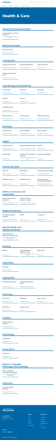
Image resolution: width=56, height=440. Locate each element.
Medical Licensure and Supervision (8, 202)
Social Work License (6, 356)
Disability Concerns (6, 184)
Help (42, 1)
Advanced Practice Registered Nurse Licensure (27, 254)
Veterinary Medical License (7, 391)
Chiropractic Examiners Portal (8, 77)
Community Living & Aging (42, 173)
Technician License (23, 301)
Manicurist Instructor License (42, 118)
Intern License (40, 301)
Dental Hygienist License (24, 133)
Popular (10, 5)
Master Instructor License (7, 118)
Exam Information (40, 67)
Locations (23, 5)
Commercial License (41, 219)
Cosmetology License (6, 92)
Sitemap (42, 419)
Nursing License (5, 254)
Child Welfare (22, 173)
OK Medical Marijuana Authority (8, 219)
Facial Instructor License (24, 118)
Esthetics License (5, 101)
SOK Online (17, 5)
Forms (42, 425)
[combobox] (49, 2)
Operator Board (44, 423)
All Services (4, 5)
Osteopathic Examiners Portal (25, 286)
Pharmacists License (6, 301)
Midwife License (40, 148)
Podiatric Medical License (7, 326)
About (28, 5)
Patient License (23, 219)
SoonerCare (39, 158)
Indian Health (5, 158)
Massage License (23, 101)
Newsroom (43, 421)
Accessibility (43, 427)
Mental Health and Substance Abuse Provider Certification (10, 238)
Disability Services (23, 184)
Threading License (5, 110)
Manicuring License (41, 92)
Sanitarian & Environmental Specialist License (27, 158)
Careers (38, 1)
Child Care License (5, 173)
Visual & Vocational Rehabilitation (43, 184)
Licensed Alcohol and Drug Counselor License (10, 37)
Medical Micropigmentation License (26, 148)
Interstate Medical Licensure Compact (27, 202)
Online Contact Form (32, 1)
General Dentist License (6, 133)
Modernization (31, 425)
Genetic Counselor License (7, 148)
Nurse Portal (39, 254)
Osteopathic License (6, 286)
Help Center (43, 417)
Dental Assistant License (42, 133)
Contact (29, 423)
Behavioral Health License (7, 52)
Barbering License (23, 92)
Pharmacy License (5, 310)
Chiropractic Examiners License (8, 67)
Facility (21, 310)
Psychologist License (6, 341)
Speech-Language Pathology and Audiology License (10, 375)
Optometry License (6, 269)
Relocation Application (24, 67)
